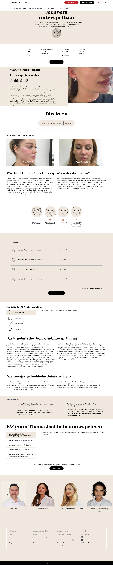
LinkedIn (85, 540)
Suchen (101, 2)
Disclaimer (54, 563)
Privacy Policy (61, 543)
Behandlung (45, 123)
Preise (53, 123)
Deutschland (98, 2)
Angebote (71, 2)
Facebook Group (88, 543)
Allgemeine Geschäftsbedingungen (67, 540)
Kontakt (35, 540)
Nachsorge (68, 123)
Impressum (48, 563)
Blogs (11, 543)
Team (11, 534)
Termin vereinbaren (56, 293)
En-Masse (73, 563)
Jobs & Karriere (13, 540)
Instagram (86, 537)
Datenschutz (61, 563)
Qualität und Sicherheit (64, 534)
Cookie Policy (61, 545)
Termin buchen (87, 2)
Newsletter (36, 543)
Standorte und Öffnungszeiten (42, 537)
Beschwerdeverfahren (63, 537)
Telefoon (105, 2)
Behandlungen (13, 537)
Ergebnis (59, 123)
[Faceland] (20, 3)
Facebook (86, 534)
